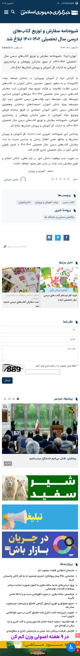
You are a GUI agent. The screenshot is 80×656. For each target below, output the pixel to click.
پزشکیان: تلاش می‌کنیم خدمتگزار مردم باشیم (53, 459)
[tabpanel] (40, 435)
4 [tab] (5, 399)
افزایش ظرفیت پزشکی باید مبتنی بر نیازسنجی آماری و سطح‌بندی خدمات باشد (40, 633)
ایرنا (45, 12)
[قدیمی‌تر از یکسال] (59, 280)
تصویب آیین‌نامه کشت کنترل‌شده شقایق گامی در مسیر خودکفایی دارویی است (40, 615)
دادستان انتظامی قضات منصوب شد (56, 570)
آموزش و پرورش (36, 171)
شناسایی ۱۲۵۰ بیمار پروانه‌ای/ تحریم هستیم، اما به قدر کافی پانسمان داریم (38, 578)
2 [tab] (13, 399)
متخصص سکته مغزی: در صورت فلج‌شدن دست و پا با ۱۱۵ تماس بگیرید (41, 596)
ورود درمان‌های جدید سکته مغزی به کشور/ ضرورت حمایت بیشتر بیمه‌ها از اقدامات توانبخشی (41, 587)
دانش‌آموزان (24, 202)
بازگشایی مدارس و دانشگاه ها (59, 217)
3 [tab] (9, 399)
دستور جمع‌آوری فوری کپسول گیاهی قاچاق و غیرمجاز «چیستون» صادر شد (40, 605)
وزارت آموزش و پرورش (46, 202)
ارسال (7, 380)
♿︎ (71, 646)
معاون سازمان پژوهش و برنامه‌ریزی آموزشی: (22, 296)
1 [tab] (18, 399)
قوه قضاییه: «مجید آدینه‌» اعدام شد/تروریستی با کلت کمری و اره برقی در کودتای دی (40, 624)
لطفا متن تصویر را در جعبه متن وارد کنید (56, 366)
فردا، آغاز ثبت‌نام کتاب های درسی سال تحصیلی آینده (60, 298)
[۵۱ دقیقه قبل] (40, 428)
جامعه (50, 171)
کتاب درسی (68, 202)
